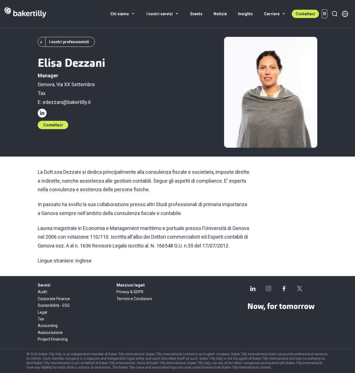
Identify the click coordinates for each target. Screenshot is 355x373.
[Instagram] (268, 288)
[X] (299, 288)
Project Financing (53, 339)
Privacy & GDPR (129, 292)
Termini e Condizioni (134, 299)
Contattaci (305, 14)
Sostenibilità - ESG (54, 305)
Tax (41, 93)
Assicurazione (50, 332)
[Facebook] (284, 288)
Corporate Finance (54, 299)
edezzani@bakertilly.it (67, 102)
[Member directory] (345, 14)
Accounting (48, 325)
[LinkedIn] (252, 288)
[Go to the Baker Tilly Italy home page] (25, 14)
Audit (42, 292)
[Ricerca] (334, 13)
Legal (42, 312)
